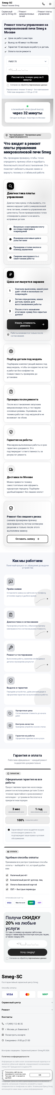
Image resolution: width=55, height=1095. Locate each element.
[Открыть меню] (50, 4)
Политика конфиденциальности (15, 1057)
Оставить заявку (25, 539)
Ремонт (6, 1010)
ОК (40, 1075)
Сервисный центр (11, 1002)
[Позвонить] (43, 4)
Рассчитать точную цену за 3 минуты (27, 78)
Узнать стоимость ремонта (25, 324)
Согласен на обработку (27, 958)
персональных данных (38, 85)
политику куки (20, 1074)
